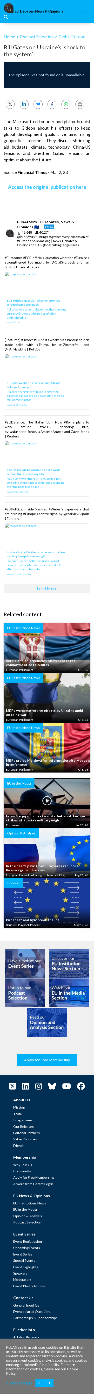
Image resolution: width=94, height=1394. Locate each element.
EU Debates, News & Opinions (39, 11)
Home (9, 36)
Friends (18, 1145)
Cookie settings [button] (19, 1383)
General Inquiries (26, 1305)
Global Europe (72, 36)
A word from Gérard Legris (33, 1184)
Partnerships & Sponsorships (35, 1318)
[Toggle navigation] (82, 8)
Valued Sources (25, 1139)
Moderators (22, 1279)
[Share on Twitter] (10, 104)
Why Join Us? (23, 1165)
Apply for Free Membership (47, 1059)
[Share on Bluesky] (38, 104)
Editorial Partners (26, 1133)
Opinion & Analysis (27, 1216)
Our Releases (23, 1126)
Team (17, 1114)
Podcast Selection (37, 36)
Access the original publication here (47, 187)
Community (22, 1171)
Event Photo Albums (29, 1286)
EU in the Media (25, 1209)
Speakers (20, 1273)
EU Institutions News (29, 1203)
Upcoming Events (26, 1248)
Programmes (23, 1120)
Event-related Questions (32, 1311)
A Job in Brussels (26, 1337)
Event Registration (27, 1241)
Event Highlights (25, 1267)
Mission (19, 1107)
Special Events (24, 1260)
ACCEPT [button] (44, 1383)
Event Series (22, 1254)
